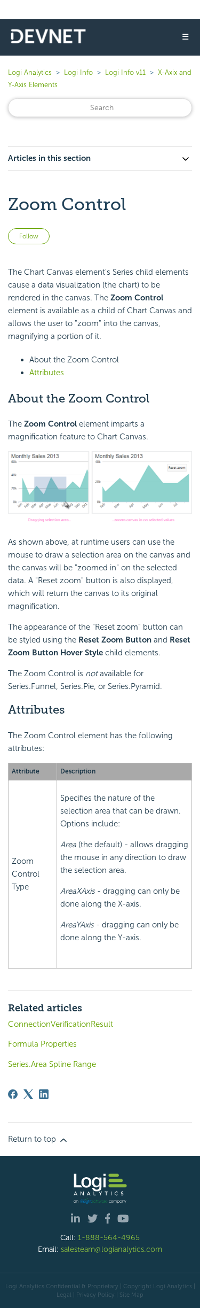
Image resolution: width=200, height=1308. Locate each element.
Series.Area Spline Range (52, 1064)
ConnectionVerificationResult (60, 1024)
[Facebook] (13, 1094)
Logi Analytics (30, 72)
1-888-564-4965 (109, 1237)
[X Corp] (28, 1094)
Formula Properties (42, 1044)
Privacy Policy (95, 1294)
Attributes (46, 372)
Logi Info (78, 72)
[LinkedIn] (44, 1094)
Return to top (33, 1139)
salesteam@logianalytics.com (111, 1249)
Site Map (131, 1294)
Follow (28, 236)
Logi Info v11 (125, 72)
